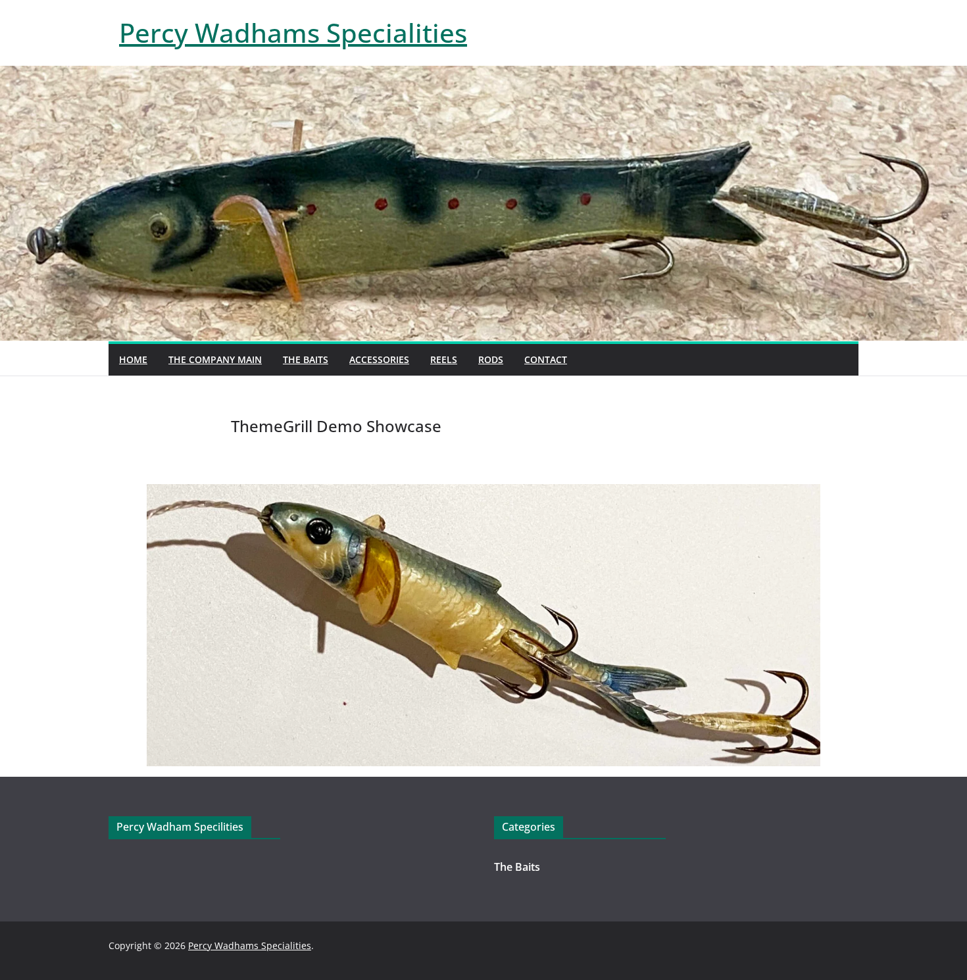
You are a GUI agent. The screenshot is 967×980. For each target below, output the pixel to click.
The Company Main (215, 359)
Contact (545, 359)
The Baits (305, 359)
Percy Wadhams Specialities (293, 32)
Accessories (379, 359)
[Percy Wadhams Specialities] (483, 75)
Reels (443, 359)
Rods (490, 359)
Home (133, 359)
